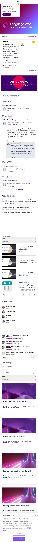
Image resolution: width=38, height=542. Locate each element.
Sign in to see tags (7, 366)
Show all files (32, 295)
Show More (19, 189)
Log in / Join (7, 14)
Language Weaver (24, 108)
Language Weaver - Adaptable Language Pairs (27, 249)
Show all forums (31, 36)
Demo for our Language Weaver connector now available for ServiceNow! (27, 286)
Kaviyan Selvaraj (8, 166)
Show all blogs (31, 373)
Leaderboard (23, 27)
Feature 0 (18, 89)
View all (4, 357)
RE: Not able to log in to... (9, 65)
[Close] (35, 515)
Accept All (19, 538)
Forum (5, 42)
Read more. (11, 138)
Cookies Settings (19, 533)
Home (12, 27)
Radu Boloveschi (8, 120)
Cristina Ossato (8, 105)
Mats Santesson (11, 122)
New (34, 25)
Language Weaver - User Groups (26, 273)
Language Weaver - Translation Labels (26, 261)
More (31, 27)
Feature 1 (19, 89)
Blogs (16, 27)
